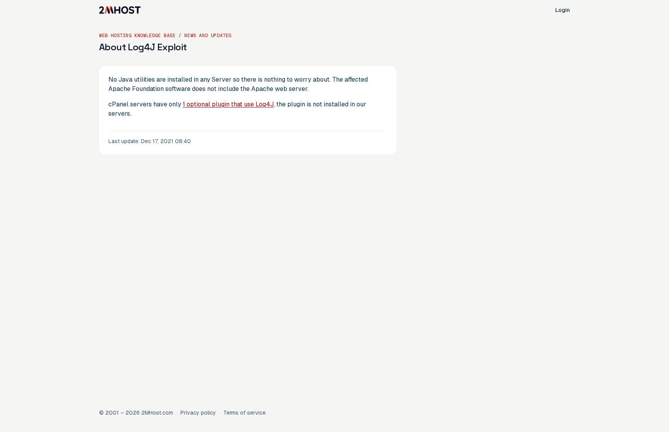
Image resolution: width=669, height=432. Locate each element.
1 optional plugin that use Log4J (228, 104)
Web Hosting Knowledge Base (137, 35)
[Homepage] (120, 10)
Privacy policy (198, 412)
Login (562, 10)
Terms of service (244, 412)
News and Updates (208, 35)
